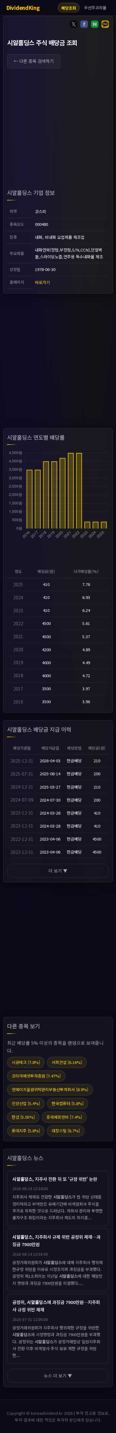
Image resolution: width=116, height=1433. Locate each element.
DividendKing (23, 7)
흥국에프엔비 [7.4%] (64, 1117)
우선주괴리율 (95, 8)
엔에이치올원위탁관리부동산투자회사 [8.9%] (50, 1089)
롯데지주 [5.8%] (26, 1131)
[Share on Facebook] (84, 25)
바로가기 (42, 282)
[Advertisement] (58, 130)
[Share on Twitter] (73, 25)
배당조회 (68, 8)
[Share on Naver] (94, 25)
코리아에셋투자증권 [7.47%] (36, 1076)
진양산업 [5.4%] (26, 1103)
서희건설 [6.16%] (67, 1062)
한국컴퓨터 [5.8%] (68, 1103)
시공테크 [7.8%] (26, 1062)
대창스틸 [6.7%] (66, 1131)
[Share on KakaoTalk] (105, 25)
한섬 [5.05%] (23, 1117)
